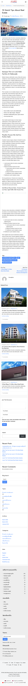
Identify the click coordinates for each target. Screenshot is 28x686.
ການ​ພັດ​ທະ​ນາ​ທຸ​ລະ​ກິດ (7, 257)
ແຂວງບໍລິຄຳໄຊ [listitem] (6, 580)
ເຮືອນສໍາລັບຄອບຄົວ (7, 262)
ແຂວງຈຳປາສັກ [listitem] (6, 582)
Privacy (9, 676)
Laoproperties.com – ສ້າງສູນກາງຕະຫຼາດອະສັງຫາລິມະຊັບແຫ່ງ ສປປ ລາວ (14, 447)
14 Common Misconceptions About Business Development (13, 347)
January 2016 (5, 524)
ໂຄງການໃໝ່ (5, 508)
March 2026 (5, 519)
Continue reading (5, 316)
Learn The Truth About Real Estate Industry (12, 458)
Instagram (18, 662)
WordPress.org (5, 561)
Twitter (11, 662)
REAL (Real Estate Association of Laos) (9, 672)
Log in (3, 555)
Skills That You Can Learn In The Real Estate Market (12, 451)
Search (4, 432)
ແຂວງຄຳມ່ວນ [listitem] (6, 589)
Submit (4, 424)
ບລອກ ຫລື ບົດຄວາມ (6, 500)
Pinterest (15, 665)
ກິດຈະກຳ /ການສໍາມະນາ (7, 492)
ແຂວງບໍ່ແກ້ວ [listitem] (6, 578)
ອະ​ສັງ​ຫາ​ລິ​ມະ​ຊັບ (6, 260)
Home (3, 5)
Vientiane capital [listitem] (7, 575)
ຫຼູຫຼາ (18, 257)
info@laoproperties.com (8, 656)
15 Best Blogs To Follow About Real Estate (13, 384)
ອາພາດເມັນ (14, 260)
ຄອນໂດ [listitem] (5, 606)
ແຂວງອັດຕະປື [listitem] (6, 584)
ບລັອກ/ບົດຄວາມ (8, 5)
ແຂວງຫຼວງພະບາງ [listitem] (7, 593)
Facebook (6, 662)
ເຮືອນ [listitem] (5, 602)
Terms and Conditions (16, 676)
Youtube (9, 665)
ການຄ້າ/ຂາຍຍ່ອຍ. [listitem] (7, 610)
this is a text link (12, 48)
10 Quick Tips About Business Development (13, 310)
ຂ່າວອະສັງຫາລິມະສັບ (7, 496)
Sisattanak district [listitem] (7, 586)
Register (4, 553)
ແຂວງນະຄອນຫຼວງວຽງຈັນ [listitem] (8, 573)
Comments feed (6, 559)
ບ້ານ (15, 257)
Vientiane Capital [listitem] (7, 591)
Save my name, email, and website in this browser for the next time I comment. (14, 420)
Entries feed (5, 557)
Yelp (20, 665)
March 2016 (5, 522)
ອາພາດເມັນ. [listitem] (6, 604)
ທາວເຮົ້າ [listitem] (5, 608)
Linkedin (23, 662)
